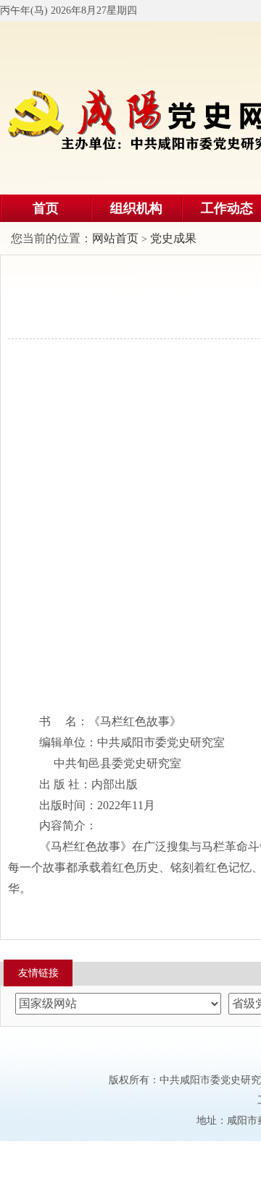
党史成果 (173, 238)
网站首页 (115, 238)
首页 (46, 208)
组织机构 (136, 208)
